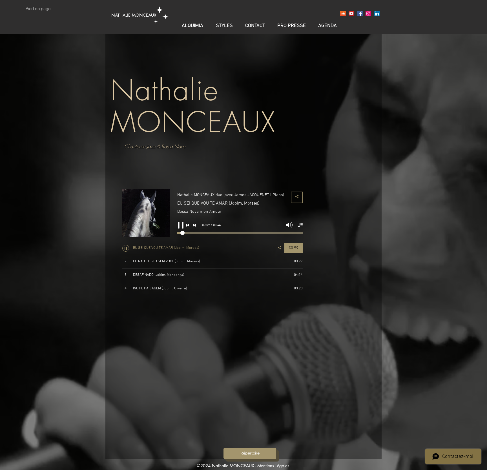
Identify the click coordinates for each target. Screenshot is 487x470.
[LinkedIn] (377, 13)
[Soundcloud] (343, 13)
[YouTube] (351, 13)
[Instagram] (368, 13)
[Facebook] (360, 13)
